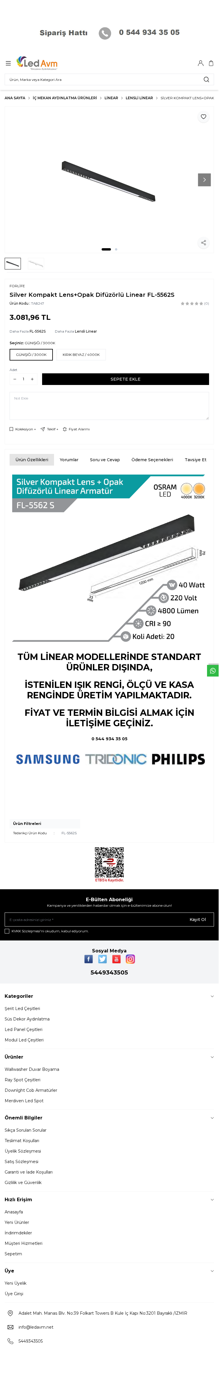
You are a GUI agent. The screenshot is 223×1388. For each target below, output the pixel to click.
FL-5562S (38, 331)
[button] (106, 249)
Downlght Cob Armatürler (31, 1090)
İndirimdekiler (18, 1233)
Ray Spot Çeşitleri (22, 1079)
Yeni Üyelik (15, 1283)
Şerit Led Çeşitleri (22, 1008)
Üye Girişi (14, 1293)
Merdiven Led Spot (24, 1100)
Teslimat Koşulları (22, 1140)
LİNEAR (111, 98)
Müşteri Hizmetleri (23, 1243)
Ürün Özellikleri (31, 459)
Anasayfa (14, 1212)
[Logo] (44, 63)
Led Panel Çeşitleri (23, 1029)
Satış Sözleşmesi (21, 1161)
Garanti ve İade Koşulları (29, 1172)
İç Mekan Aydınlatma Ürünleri (65, 98)
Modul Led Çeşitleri (24, 1040)
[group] (109, 180)
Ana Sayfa (15, 98)
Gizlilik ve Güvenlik (23, 1182)
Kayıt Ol (198, 919)
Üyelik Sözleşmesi (23, 1151)
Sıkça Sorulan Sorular (25, 1130)
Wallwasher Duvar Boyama (32, 1069)
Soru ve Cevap (105, 459)
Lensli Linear (139, 98)
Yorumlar (69, 459)
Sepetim (13, 1253)
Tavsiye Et (195, 459)
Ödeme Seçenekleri (152, 459)
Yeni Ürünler (17, 1222)
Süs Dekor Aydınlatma (27, 1019)
